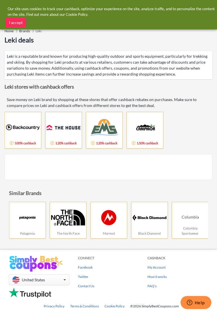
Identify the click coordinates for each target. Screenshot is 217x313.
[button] (39, 279)
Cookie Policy (115, 306)
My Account (156, 267)
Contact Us (86, 286)
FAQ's (152, 286)
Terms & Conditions (84, 306)
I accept (16, 22)
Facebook (85, 267)
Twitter (83, 277)
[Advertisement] (108, 167)
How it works (157, 277)
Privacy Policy (54, 306)
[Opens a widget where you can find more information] (195, 303)
